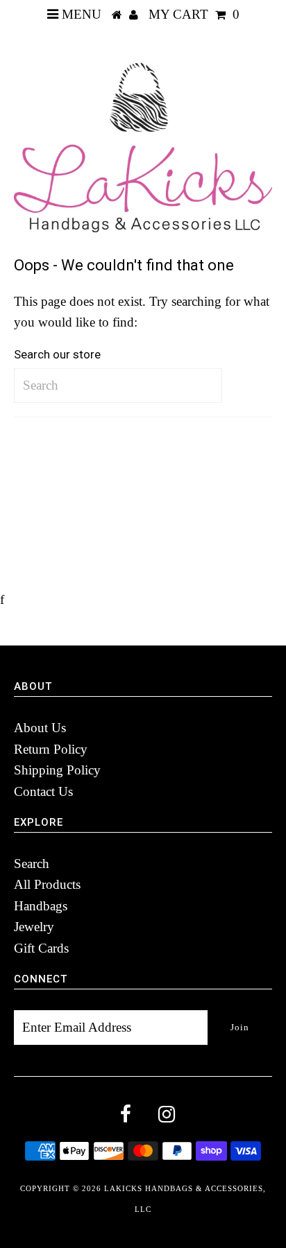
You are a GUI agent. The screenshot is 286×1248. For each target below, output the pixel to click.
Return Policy (50, 749)
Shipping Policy (57, 770)
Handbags (40, 906)
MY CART (194, 14)
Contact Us (43, 791)
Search (31, 863)
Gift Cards (41, 948)
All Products (47, 884)
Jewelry (34, 926)
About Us (40, 727)
